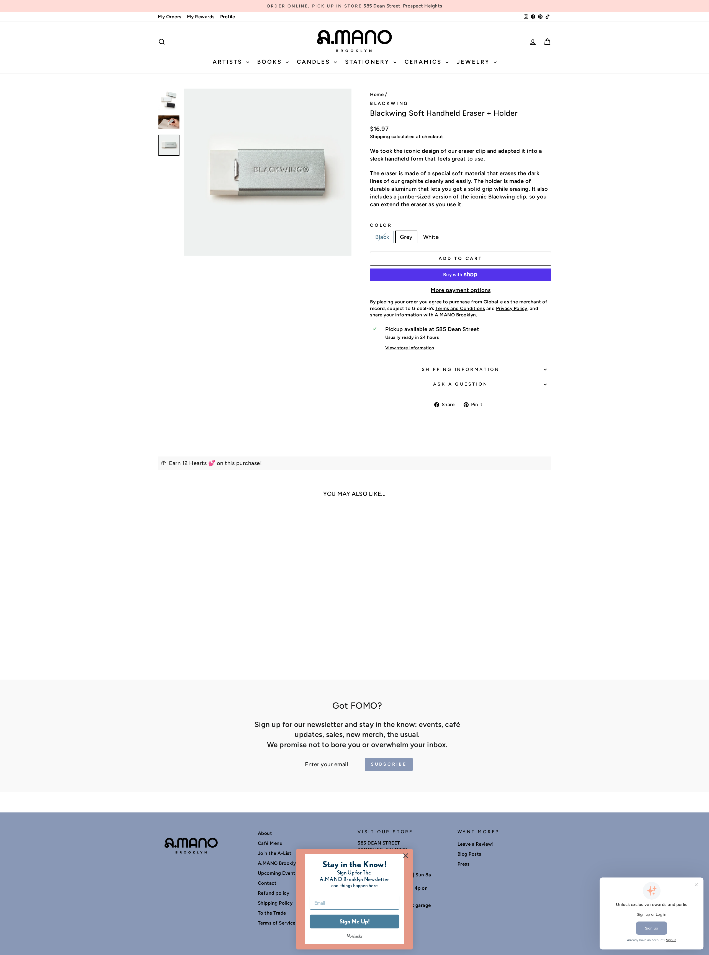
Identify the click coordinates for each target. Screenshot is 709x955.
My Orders (169, 16)
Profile (227, 16)
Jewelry (474, 61)
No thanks (355, 936)
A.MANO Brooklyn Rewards (289, 863)
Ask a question (460, 384)
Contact (267, 883)
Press (464, 864)
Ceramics (424, 61)
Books (270, 61)
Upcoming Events (278, 873)
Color (381, 225)
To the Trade (272, 913)
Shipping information (461, 369)
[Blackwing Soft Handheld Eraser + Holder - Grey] (204, 646)
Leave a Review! (476, 844)
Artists (229, 61)
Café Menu (270, 843)
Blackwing (389, 103)
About (265, 833)
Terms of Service (277, 923)
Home (377, 94)
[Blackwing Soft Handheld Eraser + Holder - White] (212, 646)
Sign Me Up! (355, 921)
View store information (409, 347)
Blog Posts (469, 854)
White (431, 237)
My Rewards (201, 16)
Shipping (380, 136)
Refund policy (273, 893)
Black (382, 237)
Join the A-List (275, 853)
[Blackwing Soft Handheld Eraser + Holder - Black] (197, 646)
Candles (315, 61)
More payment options (460, 290)
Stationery (368, 61)
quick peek (205, 598)
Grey (406, 237)
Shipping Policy (275, 903)
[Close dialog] (405, 856)
